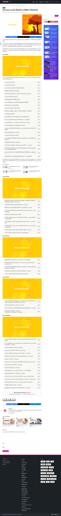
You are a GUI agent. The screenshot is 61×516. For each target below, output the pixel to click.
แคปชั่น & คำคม (41, 1)
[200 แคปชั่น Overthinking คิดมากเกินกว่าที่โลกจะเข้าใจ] (47, 42)
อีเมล (4, 447)
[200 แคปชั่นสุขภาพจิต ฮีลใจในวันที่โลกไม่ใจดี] (25, 171)
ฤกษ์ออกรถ (24, 503)
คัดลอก (39, 82)
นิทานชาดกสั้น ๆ (50, 473)
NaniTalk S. (5, 12)
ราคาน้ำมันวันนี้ (24, 482)
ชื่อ (3, 443)
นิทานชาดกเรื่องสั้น (44, 476)
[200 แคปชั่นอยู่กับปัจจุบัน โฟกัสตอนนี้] (25, 167)
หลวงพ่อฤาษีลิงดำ (29, 145)
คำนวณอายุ (24, 495)
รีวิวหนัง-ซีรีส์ (46, 1)
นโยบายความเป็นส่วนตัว (13, 514)
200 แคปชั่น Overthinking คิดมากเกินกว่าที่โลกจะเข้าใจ (53, 43)
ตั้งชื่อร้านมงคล (24, 484)
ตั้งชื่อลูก (23, 475)
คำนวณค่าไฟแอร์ (25, 493)
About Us (4, 464)
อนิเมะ (48, 481)
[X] (11, 413)
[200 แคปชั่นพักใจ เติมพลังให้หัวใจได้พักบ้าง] (9, 421)
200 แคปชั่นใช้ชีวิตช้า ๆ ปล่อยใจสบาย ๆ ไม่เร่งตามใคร (53, 57)
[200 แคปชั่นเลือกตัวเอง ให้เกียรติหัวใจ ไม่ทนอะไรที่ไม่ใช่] (22, 421)
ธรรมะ (13, 399)
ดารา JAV (51, 467)
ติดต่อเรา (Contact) (6, 460)
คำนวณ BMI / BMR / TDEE (26, 505)
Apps (50, 1)
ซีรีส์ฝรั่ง (42, 464)
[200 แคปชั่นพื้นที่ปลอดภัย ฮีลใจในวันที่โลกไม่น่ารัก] (5, 171)
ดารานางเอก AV (44, 470)
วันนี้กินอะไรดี (24, 510)
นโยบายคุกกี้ (8, 514)
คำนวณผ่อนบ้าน (25, 499)
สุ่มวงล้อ (23, 480)
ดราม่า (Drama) (44, 467)
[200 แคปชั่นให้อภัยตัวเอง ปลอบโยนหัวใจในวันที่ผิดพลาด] (36, 421)
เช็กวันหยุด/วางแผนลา (26, 497)
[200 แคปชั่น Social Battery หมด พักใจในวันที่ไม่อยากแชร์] (47, 47)
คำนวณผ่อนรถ (24, 501)
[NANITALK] (7, 2)
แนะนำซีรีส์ (24, 469)
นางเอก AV (43, 473)
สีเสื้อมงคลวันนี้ (24, 490)
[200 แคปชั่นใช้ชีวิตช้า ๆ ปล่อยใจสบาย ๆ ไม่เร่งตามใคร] (5, 167)
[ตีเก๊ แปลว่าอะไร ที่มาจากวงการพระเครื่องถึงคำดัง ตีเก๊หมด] (47, 37)
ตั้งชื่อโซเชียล (24, 473)
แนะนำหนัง (24, 468)
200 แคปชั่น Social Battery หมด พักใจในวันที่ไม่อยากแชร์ (53, 48)
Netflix (43, 461)
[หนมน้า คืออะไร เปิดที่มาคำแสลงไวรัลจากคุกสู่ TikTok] (47, 33)
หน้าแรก (4, 5)
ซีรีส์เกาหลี (48, 464)
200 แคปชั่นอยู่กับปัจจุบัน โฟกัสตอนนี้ (33, 166)
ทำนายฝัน (23, 479)
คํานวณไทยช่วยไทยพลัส (26, 508)
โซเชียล (8, 5)
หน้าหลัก (33, 1)
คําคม (9, 399)
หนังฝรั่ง (42, 481)
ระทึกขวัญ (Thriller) (51, 478)
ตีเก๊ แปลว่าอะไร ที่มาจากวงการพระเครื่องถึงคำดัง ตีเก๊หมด (53, 37)
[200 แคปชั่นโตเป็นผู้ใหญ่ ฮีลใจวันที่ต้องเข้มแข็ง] (47, 53)
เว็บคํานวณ (24, 506)
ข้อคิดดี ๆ (6, 46)
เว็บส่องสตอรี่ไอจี (25, 492)
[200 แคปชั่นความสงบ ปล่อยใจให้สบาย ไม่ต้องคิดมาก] (47, 29)
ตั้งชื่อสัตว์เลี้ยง (24, 477)
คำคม (4, 399)
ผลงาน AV (43, 478)
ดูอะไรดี (23, 466)
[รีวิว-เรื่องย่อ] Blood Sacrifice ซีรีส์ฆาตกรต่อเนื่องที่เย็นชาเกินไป (53, 62)
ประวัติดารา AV (53, 476)
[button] (1, 43)
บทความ (37, 1)
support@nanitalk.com (7, 462)
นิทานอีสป (23, 486)
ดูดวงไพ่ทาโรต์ (24, 488)
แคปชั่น (52, 481)
